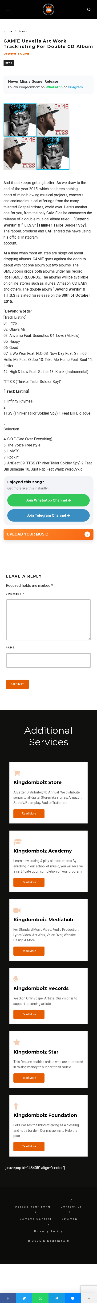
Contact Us (71, 1206)
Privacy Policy (48, 1231)
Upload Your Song (33, 1206)
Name (10, 647)
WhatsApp (55, 87)
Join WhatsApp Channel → (48, 500)
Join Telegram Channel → (48, 515)
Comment (15, 593)
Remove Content (36, 1219)
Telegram (76, 87)
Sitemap (70, 1219)
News (8, 63)
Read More (29, 813)
